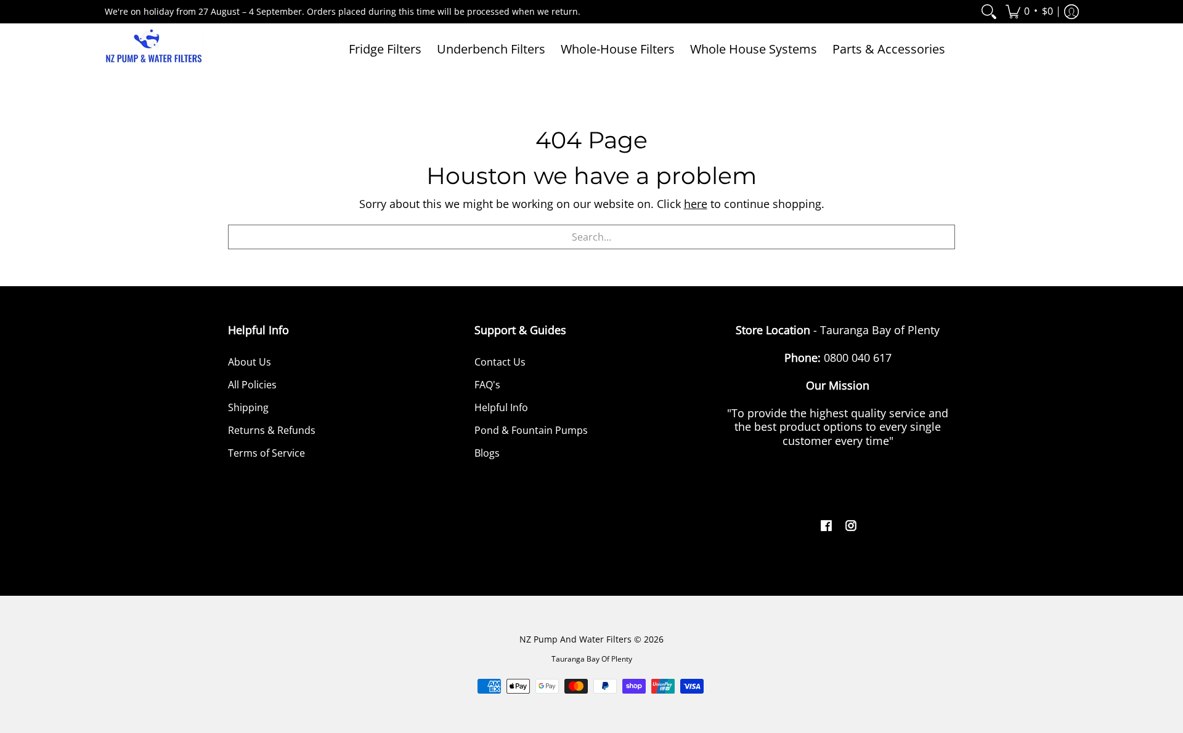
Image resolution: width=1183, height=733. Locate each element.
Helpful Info (501, 407)
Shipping (248, 407)
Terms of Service (266, 453)
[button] (1029, 11)
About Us (249, 362)
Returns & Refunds (271, 430)
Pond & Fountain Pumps (531, 430)
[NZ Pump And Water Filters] (154, 48)
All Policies (252, 384)
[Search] (989, 11)
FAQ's (487, 384)
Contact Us (500, 362)
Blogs (487, 453)
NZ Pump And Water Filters (575, 639)
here (695, 203)
